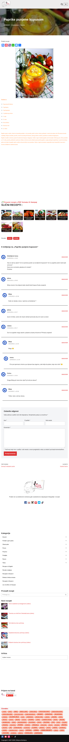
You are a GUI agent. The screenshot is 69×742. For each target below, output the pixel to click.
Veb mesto (49, 420)
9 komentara (15, 25)
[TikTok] (15, 736)
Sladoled (26, 727)
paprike (16, 238)
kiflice (5, 719)
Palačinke (32, 722)
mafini (55, 719)
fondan (5, 716)
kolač (18, 719)
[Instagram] (9, 736)
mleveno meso (22, 722)
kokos (11, 719)
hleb (22, 716)
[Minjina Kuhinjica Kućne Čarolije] (6, 4)
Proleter (43, 724)
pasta (39, 722)
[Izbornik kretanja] (66, 4)
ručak (64, 725)
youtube (6, 733)
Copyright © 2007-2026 (8, 740)
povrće (27, 725)
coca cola (33, 711)
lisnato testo (46, 719)
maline (62, 719)
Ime (5, 420)
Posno (20, 725)
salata (5, 727)
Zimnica (22, 25)
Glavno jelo (14, 717)
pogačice (12, 724)
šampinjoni (38, 733)
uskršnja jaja (13, 730)
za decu (13, 732)
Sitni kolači (18, 727)
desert (40, 714)
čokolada (28, 733)
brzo (15, 711)
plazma (64, 722)
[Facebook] (2, 736)
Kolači (24, 719)
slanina (34, 727)
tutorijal (62, 727)
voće (62, 730)
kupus (10, 238)
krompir (31, 719)
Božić (10, 711)
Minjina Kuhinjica (21, 740)
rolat (50, 724)
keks (60, 717)
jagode (54, 717)
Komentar (7, 427)
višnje (56, 730)
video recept (46, 730)
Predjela (35, 725)
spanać (42, 727)
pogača (5, 725)
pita (53, 722)
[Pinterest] (12, 736)
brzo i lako (23, 711)
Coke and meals (30, 714)
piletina (46, 722)
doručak (49, 714)
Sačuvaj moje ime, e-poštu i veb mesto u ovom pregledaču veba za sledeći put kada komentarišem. (34, 449)
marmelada (6, 722)
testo (48, 727)
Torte (55, 727)
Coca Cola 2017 (44, 711)
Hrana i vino (39, 717)
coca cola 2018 (57, 711)
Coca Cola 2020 (19, 714)
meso (13, 722)
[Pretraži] (62, 4)
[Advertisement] (34, 158)
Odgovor (65, 257)
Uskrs (5, 730)
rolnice (57, 724)
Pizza (58, 722)
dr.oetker (58, 714)
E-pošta (27, 420)
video (36, 730)
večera (28, 730)
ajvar (4, 711)
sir (10, 727)
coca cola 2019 (7, 714)
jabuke (47, 716)
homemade (30, 716)
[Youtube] (5, 736)
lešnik (38, 719)
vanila (21, 730)
